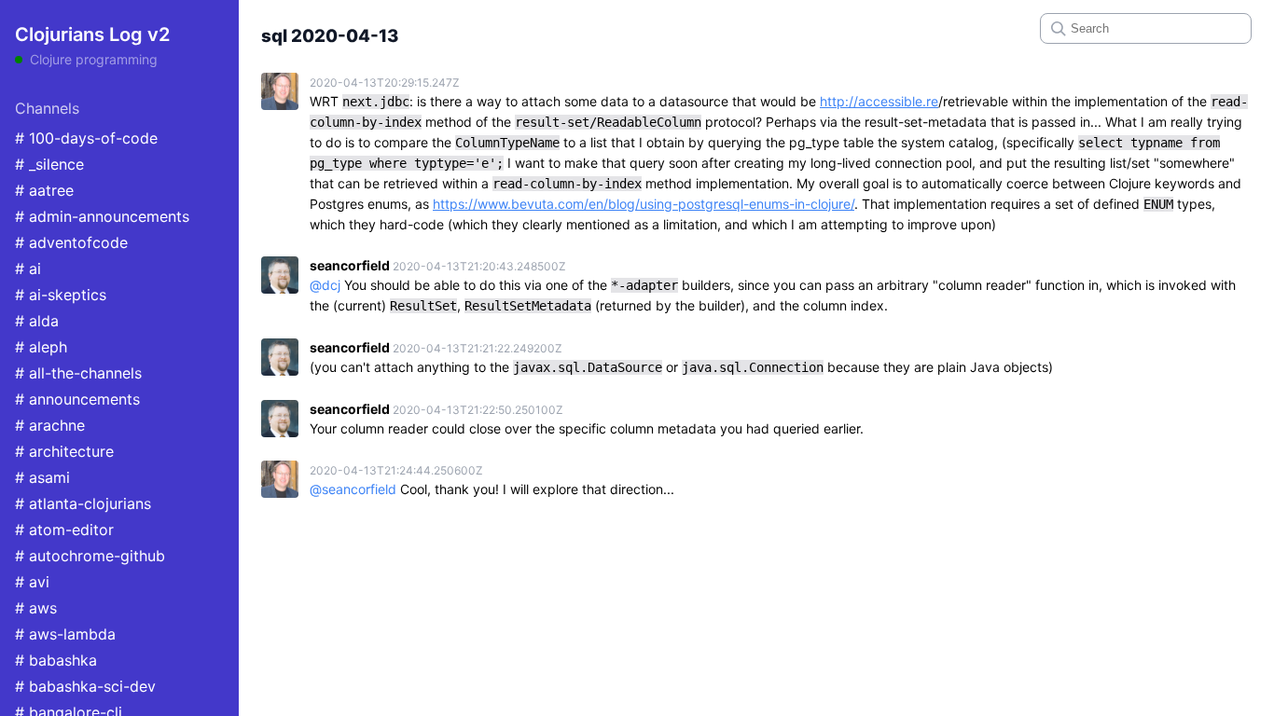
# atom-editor (64, 529)
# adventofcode (71, 242)
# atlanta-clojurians (83, 503)
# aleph (41, 346)
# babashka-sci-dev (85, 686)
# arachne (50, 425)
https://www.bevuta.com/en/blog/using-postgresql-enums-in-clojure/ (643, 204)
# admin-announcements (102, 216)
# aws (36, 608)
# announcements (77, 399)
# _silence (49, 164)
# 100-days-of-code (86, 138)
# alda (37, 320)
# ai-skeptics (60, 294)
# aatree (44, 190)
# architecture (64, 451)
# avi (32, 581)
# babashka (56, 660)
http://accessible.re (879, 101)
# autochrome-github (90, 555)
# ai (28, 268)
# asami (42, 477)
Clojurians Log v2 (92, 34)
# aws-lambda (65, 634)
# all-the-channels (78, 373)
